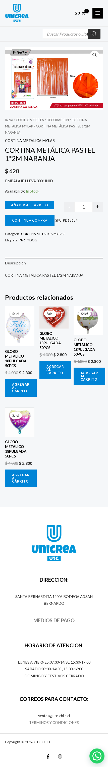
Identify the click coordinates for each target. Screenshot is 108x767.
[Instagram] (60, 756)
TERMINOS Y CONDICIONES (54, 722)
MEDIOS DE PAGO (54, 620)
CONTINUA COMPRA (29, 220)
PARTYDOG (28, 240)
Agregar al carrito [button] (21, 387)
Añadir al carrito (29, 205)
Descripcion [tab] (15, 263)
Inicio (9, 120)
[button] (94, 55)
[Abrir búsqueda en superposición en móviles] (71, 34)
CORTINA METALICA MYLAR (30, 140)
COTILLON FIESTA (30, 120)
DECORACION (58, 120)
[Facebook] (48, 756)
